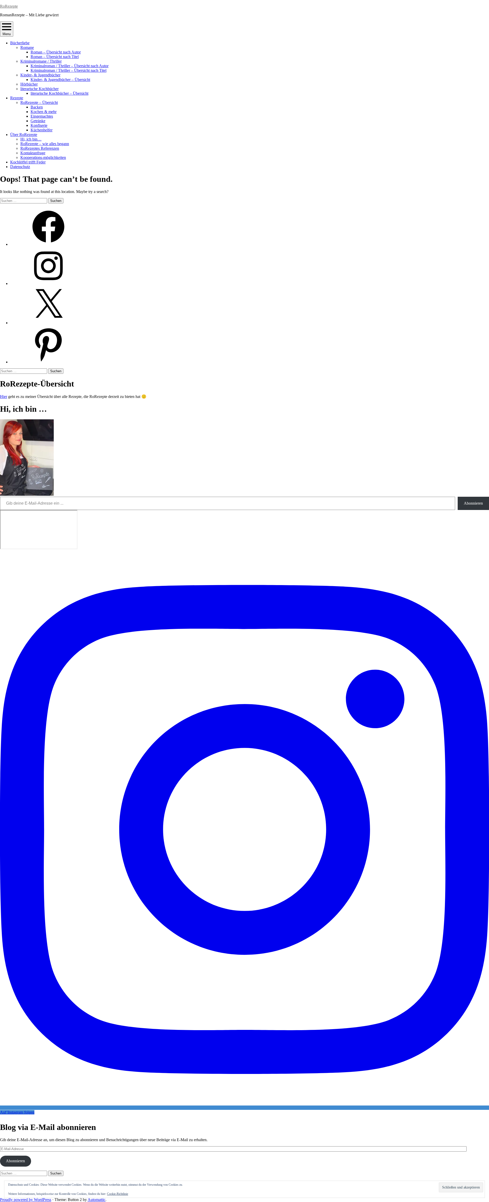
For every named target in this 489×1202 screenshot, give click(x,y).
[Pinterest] (48, 362)
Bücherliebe (20, 43)
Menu (7, 34)
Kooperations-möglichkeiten (43, 157)
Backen (37, 107)
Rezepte (16, 98)
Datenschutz (20, 166)
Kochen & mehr (44, 111)
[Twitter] (48, 323)
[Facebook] (48, 244)
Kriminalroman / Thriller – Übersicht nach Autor (69, 66)
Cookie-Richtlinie (117, 1194)
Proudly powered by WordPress (25, 1199)
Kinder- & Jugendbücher (40, 75)
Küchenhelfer (41, 130)
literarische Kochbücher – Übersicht (59, 93)
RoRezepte (9, 6)
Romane (27, 47)
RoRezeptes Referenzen (39, 148)
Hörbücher (29, 84)
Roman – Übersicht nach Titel (55, 56)
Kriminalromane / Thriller (41, 61)
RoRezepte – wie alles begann (44, 144)
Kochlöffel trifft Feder (28, 162)
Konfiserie (39, 125)
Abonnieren (473, 503)
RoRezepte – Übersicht (39, 102)
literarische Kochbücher (39, 89)
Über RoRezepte (23, 134)
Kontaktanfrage (32, 153)
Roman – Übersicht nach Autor (56, 52)
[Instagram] (48, 283)
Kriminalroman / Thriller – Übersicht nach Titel (68, 70)
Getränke (38, 121)
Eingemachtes (42, 116)
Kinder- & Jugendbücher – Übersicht (60, 79)
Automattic (96, 1199)
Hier (3, 396)
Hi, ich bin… (31, 139)
